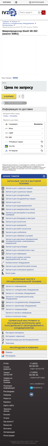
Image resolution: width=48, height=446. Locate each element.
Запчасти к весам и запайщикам (18, 313)
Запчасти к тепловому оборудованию (21, 293)
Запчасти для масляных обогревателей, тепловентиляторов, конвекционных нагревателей (22, 241)
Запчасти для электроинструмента (20, 270)
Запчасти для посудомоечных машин (20, 199)
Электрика (10, 343)
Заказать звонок (7, 410)
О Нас (6, 363)
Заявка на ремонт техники (7, 380)
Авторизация (37, 2)
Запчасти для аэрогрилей (16, 225)
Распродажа (10, 356)
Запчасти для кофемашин (16, 254)
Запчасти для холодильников (17, 195)
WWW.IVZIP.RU (16, 443)
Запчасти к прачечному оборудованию (21, 306)
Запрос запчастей (7, 374)
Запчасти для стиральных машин (19, 188)
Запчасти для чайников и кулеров (19, 236)
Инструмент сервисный (15, 336)
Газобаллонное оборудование (18, 263)
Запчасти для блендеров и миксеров (20, 218)
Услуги (6, 418)
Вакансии (7, 425)
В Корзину (9, 96)
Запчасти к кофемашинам (16, 286)
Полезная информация (9, 387)
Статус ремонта (7, 368)
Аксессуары (10, 273)
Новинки (9, 352)
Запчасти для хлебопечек (16, 232)
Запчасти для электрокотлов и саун (20, 250)
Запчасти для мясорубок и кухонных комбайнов (20, 214)
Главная (6, 21)
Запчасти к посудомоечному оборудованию (23, 302)
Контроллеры (8, 25)
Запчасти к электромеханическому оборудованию (20, 298)
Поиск (43, 13)
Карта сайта (8, 405)
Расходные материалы (15, 333)
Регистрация (8, 436)
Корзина (7, 2)
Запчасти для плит (13, 202)
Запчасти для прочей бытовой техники (21, 266)
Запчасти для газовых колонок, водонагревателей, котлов (18, 258)
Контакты (7, 429)
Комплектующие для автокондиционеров (22, 340)
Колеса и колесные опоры (16, 316)
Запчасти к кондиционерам (16, 309)
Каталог (15, 21)
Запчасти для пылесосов (16, 222)
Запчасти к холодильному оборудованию (22, 290)
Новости (7, 398)
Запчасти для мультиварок (16, 247)
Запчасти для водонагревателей (19, 206)
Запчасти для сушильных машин (19, 192)
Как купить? (8, 422)
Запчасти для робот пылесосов (18, 229)
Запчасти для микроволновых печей (20, 209)
